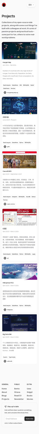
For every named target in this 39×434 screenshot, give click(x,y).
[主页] (4, 5)
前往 (30, 5)
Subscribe (29, 419)
